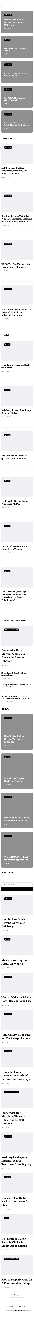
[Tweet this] (22, 183)
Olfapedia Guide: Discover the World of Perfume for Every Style (16, 1075)
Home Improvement (11, 629)
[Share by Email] (22, 186)
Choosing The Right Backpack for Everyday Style (15, 1201)
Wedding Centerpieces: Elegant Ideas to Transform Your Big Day (16, 1161)
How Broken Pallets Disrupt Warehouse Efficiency (14, 22)
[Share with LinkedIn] (27, 183)
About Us (22, 1306)
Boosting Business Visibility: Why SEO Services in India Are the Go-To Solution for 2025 (16, 219)
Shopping (8, 64)
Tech (6, 1218)
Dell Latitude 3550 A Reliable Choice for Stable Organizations (14, 1242)
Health (7, 39)
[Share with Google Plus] (25, 183)
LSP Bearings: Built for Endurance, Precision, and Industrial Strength (14, 171)
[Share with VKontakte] (20, 186)
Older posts (17, 1295)
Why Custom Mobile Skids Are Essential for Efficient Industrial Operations (16, 312)
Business (8, 147)
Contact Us (12, 1306)
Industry (8, 14)
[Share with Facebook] (20, 183)
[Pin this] (29, 183)
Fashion (7, 1177)
